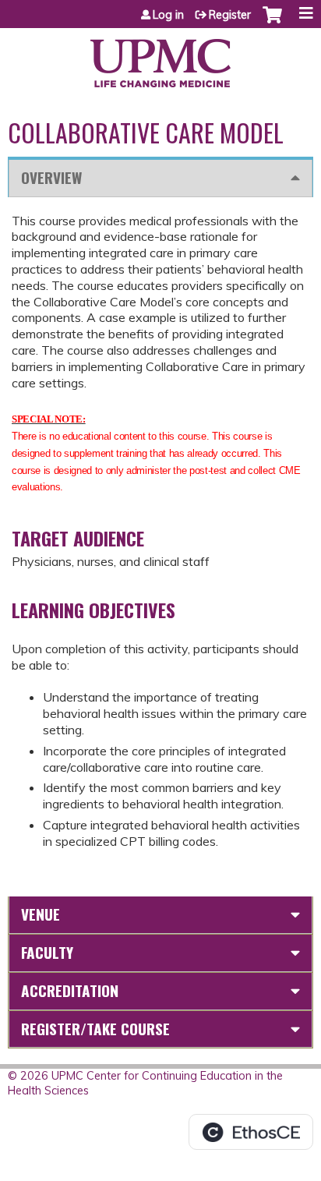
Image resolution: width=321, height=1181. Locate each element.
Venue (40, 914)
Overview (51, 177)
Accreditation (69, 990)
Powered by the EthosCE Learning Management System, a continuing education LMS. (251, 1132)
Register (230, 14)
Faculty (47, 952)
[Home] (160, 57)
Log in (168, 14)
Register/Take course (95, 1028)
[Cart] (272, 22)
